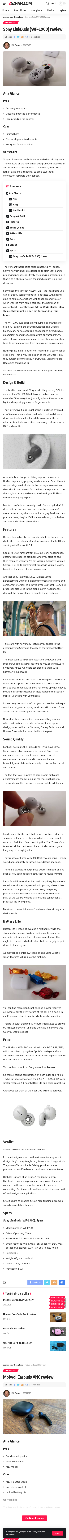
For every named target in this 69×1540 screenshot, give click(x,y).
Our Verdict (19, 210)
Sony (32, 1067)
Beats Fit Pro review (14, 1328)
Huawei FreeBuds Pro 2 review (19, 1314)
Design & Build (17, 216)
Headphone (11, 22)
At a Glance (15, 193)
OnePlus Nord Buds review (17, 1342)
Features (14, 222)
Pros (15, 199)
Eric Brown (16, 45)
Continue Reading (34, 1518)
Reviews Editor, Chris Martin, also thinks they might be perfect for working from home (33, 311)
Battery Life (15, 233)
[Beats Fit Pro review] (58, 1331)
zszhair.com (20, 3)
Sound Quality (17, 227)
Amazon (51, 1067)
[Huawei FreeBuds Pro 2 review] (58, 1317)
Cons (15, 204)
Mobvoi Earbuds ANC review (18, 1299)
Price (12, 239)
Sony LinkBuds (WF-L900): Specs (30, 256)
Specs (13, 250)
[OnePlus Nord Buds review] (58, 1346)
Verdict (13, 244)
